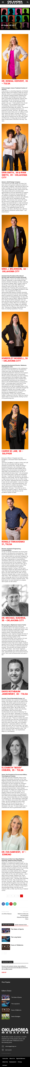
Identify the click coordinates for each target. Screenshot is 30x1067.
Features (7, 6)
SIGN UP (4, 972)
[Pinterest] (11, 904)
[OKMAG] (15, 1030)
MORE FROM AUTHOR (21, 924)
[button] (3, 2)
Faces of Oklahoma (17, 945)
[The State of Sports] (6, 931)
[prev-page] (3, 953)
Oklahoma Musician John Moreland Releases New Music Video (22, 916)
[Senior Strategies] (6, 1016)
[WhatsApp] (14, 904)
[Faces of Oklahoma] (6, 947)
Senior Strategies (15, 1016)
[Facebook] (3, 904)
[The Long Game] (6, 939)
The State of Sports (17, 929)
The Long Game (16, 937)
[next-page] (5, 953)
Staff (3, 27)
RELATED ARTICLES (8, 924)
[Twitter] (7, 904)
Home (2, 6)
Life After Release (7, 914)
